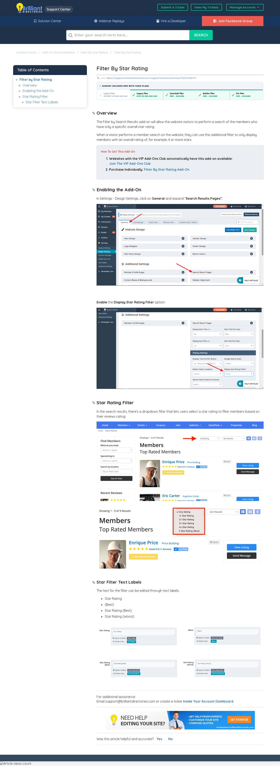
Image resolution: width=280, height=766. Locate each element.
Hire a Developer (173, 21)
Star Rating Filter (36, 96)
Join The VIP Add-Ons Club (130, 163)
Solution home (26, 52)
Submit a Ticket (172, 7)
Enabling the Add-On (38, 91)
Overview (30, 85)
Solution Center (49, 21)
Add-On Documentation (58, 52)
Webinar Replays (111, 21)
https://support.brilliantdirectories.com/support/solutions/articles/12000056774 (151, 77)
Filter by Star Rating (94, 52)
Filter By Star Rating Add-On (166, 169)
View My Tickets (206, 7)
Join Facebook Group (235, 21)
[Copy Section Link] (93, 113)
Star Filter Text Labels (42, 102)
